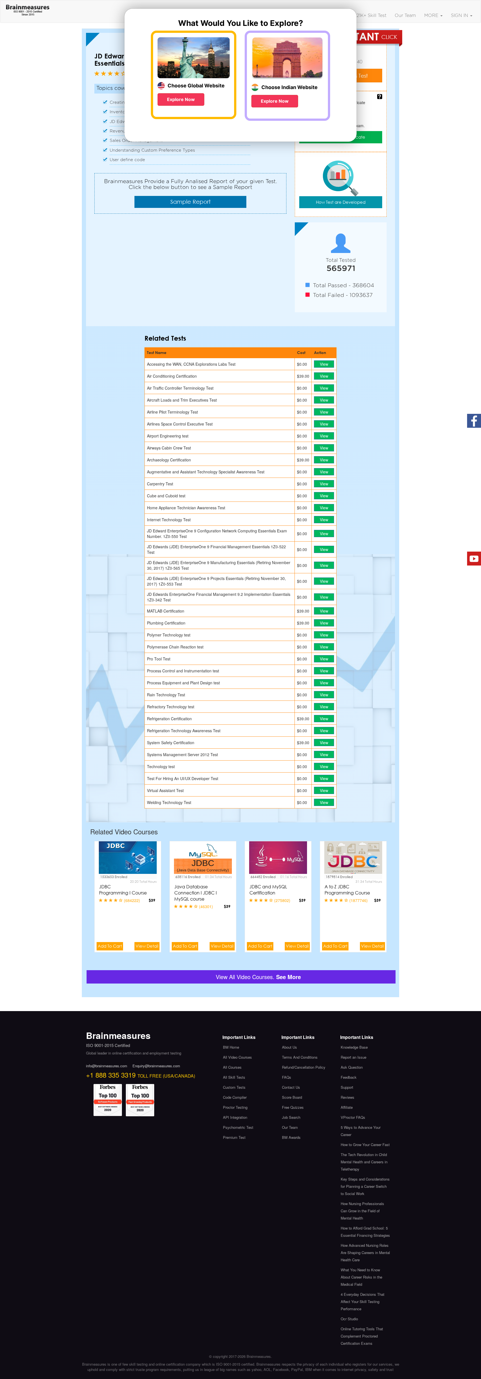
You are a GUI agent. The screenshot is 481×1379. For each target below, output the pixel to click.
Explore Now (181, 99)
